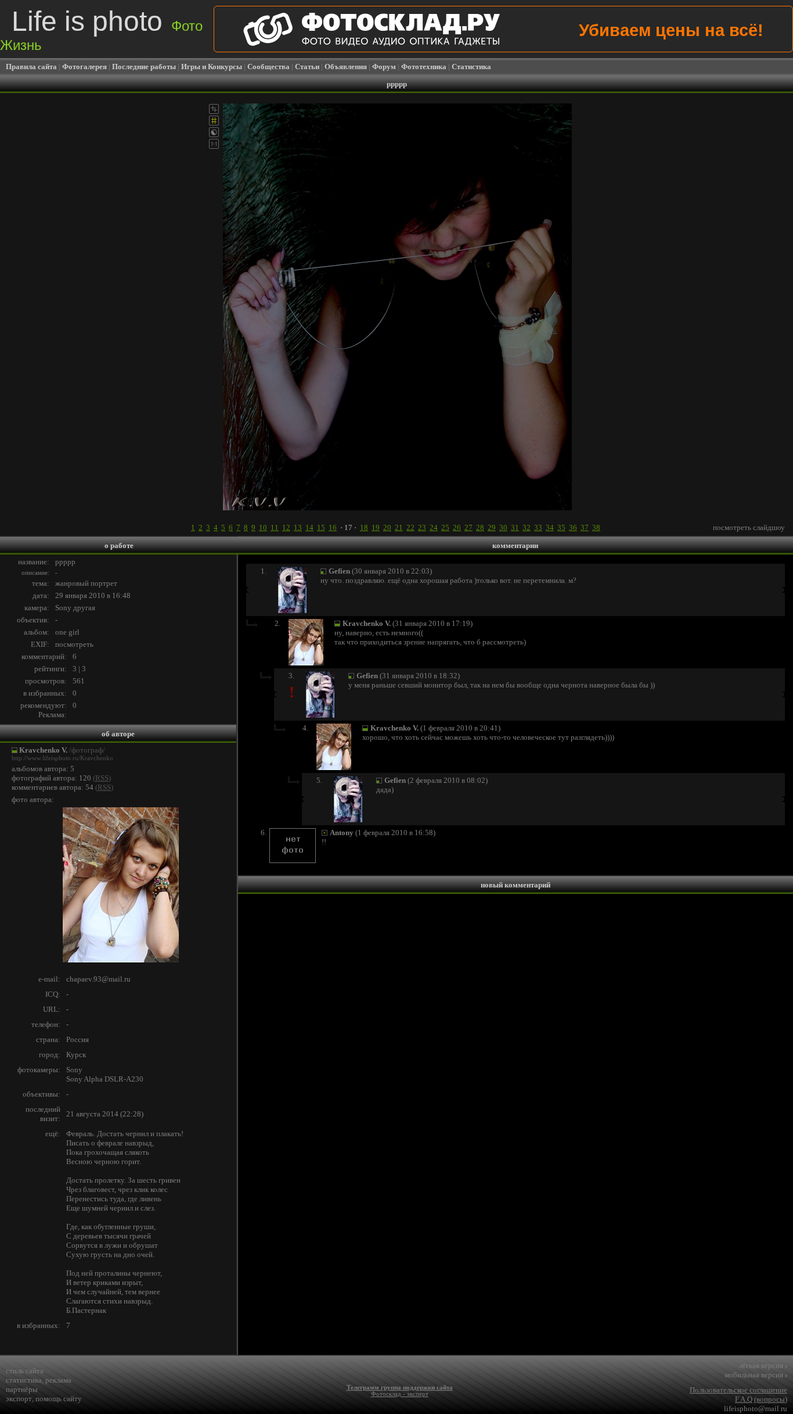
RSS (102, 778)
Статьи (307, 66)
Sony (74, 1069)
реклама (58, 1380)
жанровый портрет (86, 583)
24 (434, 527)
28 (480, 527)
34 (550, 527)
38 (596, 527)
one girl (67, 632)
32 (526, 527)
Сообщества (268, 66)
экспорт (19, 1398)
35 (561, 527)
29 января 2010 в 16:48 (93, 595)
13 (298, 527)
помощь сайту (58, 1398)
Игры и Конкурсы (211, 66)
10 (263, 527)
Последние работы (144, 66)
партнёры (22, 1389)
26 (457, 527)
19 (376, 527)
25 (445, 527)
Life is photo (101, 29)
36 (573, 527)
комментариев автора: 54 (52, 787)
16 (333, 527)
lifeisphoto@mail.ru (755, 1408)
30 (503, 527)
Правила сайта (31, 66)
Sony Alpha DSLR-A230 (104, 1079)
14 (309, 527)
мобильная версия (755, 1374)
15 (321, 527)
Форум (384, 66)
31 (515, 527)
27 (468, 527)
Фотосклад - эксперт (399, 1394)
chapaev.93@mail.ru (98, 979)
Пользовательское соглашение (738, 1390)
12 (286, 527)
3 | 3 (79, 668)
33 (538, 527)
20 (387, 527)
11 (275, 527)
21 (399, 527)
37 (585, 527)
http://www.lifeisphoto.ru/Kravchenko (62, 758)
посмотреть (74, 644)
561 (79, 680)
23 (422, 527)
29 (492, 527)
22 (410, 527)
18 (364, 527)
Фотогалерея (84, 66)
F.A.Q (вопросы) (761, 1399)
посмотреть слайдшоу (749, 527)
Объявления (346, 66)
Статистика (471, 66)
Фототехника (423, 66)
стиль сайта (25, 1370)
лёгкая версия (763, 1365)
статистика (24, 1380)
